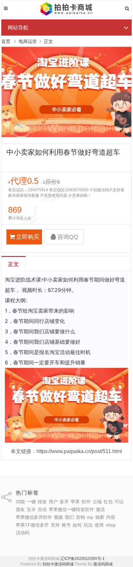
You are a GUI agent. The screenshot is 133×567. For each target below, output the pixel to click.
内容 (110, 517)
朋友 (20, 509)
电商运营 (28, 41)
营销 (80, 517)
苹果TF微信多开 (32, 525)
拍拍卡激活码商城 (58, 564)
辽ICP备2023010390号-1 (82, 558)
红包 (108, 501)
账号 (66, 525)
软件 (86, 501)
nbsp (111, 525)
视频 (58, 517)
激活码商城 (103, 564)
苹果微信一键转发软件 (71, 509)
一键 (31, 501)
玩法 (88, 525)
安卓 (31, 509)
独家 (99, 517)
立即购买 (27, 237)
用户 (53, 501)
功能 (20, 501)
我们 (69, 517)
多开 (64, 501)
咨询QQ (67, 237)
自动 (42, 509)
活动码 (22, 532)
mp (90, 517)
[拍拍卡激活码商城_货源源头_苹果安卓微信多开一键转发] (67, 14)
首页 (5, 41)
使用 (99, 525)
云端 (97, 501)
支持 (55, 525)
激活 (100, 509)
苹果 (75, 501)
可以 (119, 501)
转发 (42, 501)
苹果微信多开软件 (34, 517)
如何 (77, 525)
